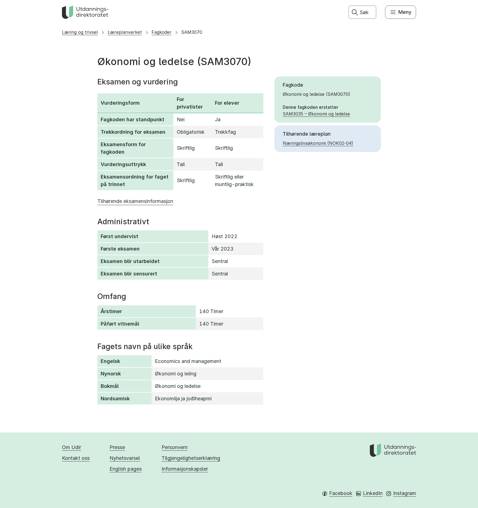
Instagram (404, 493)
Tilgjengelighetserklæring (191, 458)
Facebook (340, 493)
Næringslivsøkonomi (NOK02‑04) (318, 143)
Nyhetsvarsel (125, 458)
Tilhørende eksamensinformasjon (135, 201)
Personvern (175, 447)
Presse (117, 447)
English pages (126, 469)
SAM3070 (191, 32)
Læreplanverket (125, 32)
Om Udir (71, 447)
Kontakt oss (76, 458)
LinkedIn (373, 493)
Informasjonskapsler (185, 469)
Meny (404, 12)
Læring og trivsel (80, 32)
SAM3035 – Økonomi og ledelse (316, 114)
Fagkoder (162, 32)
